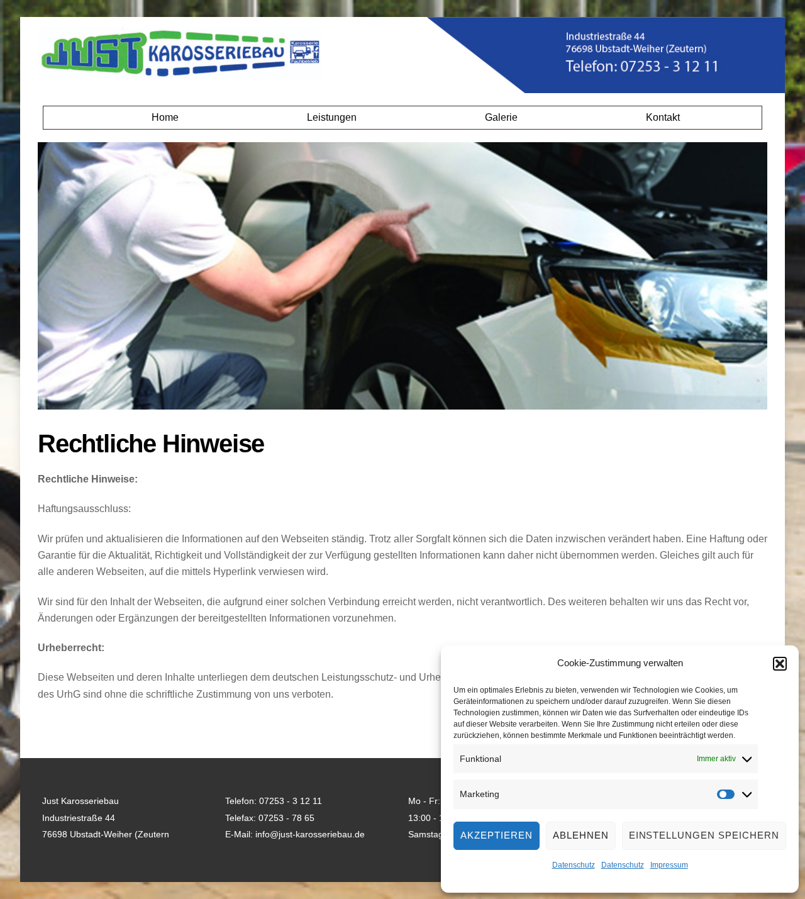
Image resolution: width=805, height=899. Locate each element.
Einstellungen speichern (704, 835)
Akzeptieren (496, 835)
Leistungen (332, 117)
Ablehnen (581, 835)
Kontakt (663, 117)
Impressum (669, 865)
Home (165, 117)
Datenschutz (573, 865)
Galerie (501, 117)
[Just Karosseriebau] (180, 72)
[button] (780, 663)
